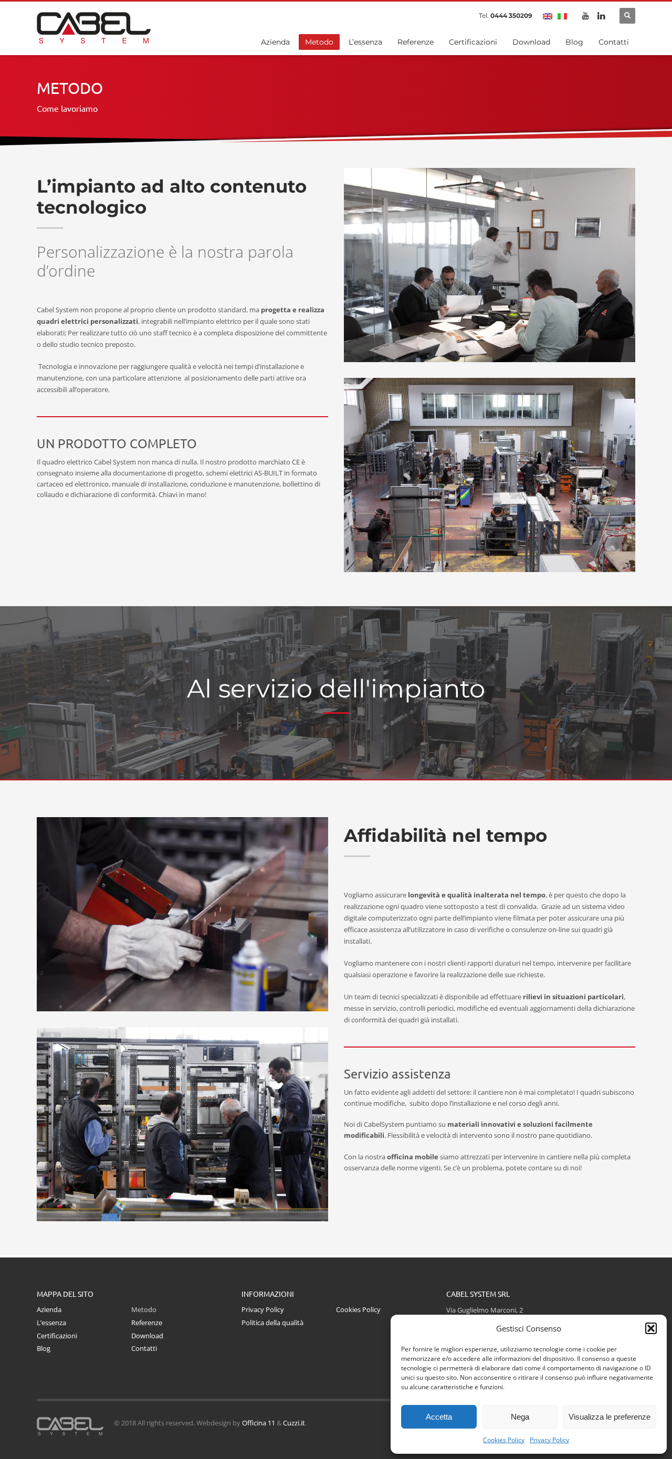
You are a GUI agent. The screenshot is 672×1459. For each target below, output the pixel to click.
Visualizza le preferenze (609, 1416)
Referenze (146, 1322)
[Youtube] (585, 16)
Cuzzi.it (294, 1423)
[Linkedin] (601, 16)
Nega (520, 1416)
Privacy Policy (549, 1439)
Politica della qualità (272, 1322)
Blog (43, 1348)
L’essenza (51, 1322)
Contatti (144, 1348)
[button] (651, 1328)
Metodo (143, 1309)
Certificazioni (57, 1335)
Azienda (49, 1309)
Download (147, 1335)
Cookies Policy (503, 1439)
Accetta (439, 1416)
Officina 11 (258, 1423)
